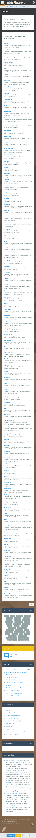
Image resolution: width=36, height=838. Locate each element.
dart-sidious (7, 297)
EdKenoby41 (7, 433)
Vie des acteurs (23, 640)
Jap (5, 581)
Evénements (18, 622)
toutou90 (6, 427)
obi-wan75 (7, 223)
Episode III (9, 618)
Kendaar (6, 198)
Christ (5, 142)
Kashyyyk (19, 774)
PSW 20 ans (19, 630)
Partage (10, 835)
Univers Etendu (12, 640)
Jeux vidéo (26, 624)
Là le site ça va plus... (11, 680)
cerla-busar (7, 285)
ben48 (5, 519)
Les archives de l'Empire (12, 734)
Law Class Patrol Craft (12, 760)
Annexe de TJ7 (10, 724)
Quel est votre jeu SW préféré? (14, 693)
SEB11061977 (8, 155)
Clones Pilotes (10, 787)
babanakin (7, 173)
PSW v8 (4, 819)
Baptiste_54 (7, 489)
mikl (5, 241)
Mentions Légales (12, 819)
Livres (10, 626)
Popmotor (7, 377)
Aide (18, 835)
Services (14, 634)
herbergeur (9, 685)
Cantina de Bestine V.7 (12, 726)
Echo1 (6, 383)
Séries (8, 634)
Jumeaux (6, 439)
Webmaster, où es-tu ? (12, 677)
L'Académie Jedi (10, 713)
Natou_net (7, 550)
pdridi (6, 186)
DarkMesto (7, 451)
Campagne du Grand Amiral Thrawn (16, 806)
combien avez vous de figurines (14, 682)
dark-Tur (6, 359)
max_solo (7, 414)
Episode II (27, 616)
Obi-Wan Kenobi (22, 628)
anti (5, 56)
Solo (21, 634)
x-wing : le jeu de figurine (12, 690)
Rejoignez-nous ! (12, 821)
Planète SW (10, 630)
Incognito (7, 526)
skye (5, 513)
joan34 (6, 303)
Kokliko (6, 470)
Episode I (19, 616)
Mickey (6, 563)
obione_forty (8, 334)
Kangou (6, 192)
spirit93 (6, 278)
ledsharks (7, 315)
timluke (6, 291)
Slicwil (6, 247)
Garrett (6, 532)
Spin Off (27, 634)
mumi (5, 105)
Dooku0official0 (8, 149)
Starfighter (12, 636)
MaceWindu (7, 328)
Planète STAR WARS (15, 2)
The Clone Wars (11, 638)
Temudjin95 (7, 87)
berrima (6, 161)
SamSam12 (7, 594)
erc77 (5, 235)
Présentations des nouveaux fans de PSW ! (18, 670)
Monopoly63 (7, 260)
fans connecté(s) (15, 655)
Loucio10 (6, 74)
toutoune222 (7, 482)
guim (5, 68)
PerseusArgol (8, 99)
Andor (6, 616)
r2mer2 (6, 124)
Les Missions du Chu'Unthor (13, 721)
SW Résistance (22, 636)
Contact (4, 821)
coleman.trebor (8, 353)
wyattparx (7, 402)
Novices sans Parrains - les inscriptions (16, 732)
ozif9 (5, 408)
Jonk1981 (7, 210)
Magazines (24, 626)
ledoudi (6, 544)
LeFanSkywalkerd (9, 421)
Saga (28, 632)
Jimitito (6, 44)
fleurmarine (7, 118)
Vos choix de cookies (23, 819)
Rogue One (9, 632)
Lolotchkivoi (7, 557)
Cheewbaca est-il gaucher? (13, 688)
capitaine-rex (8, 365)
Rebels (27, 630)
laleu (5, 217)
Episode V (9, 620)
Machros (6, 464)
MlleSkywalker (8, 340)
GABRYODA (7, 204)
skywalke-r (7, 396)
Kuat (17, 762)
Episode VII (26, 620)
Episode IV (18, 618)
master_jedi (7, 322)
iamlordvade (7, 130)
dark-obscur (7, 112)
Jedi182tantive (8, 62)
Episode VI (17, 620)
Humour (8, 624)
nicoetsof (7, 50)
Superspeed (7, 507)
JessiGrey (7, 81)
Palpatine (14, 795)
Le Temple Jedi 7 (10, 710)
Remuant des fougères (12, 773)
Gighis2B (6, 179)
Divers (13, 616)
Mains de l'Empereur (11, 793)
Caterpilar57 (7, 309)
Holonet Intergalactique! (13, 715)
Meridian (6, 587)
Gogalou (6, 371)
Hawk (5, 346)
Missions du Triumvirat (12, 718)
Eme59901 (7, 272)
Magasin (16, 626)
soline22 (6, 93)
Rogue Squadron (19, 632)
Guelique (6, 167)
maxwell (6, 476)
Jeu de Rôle (17, 624)
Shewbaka (7, 445)
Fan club (27, 622)
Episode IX (26, 618)
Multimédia (12, 628)
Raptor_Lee (7, 495)
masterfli (6, 390)
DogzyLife (7, 569)
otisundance (7, 458)
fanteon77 (7, 229)
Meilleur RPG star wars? (12, 696)
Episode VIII (9, 622)
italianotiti (7, 501)
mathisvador (7, 538)
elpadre (6, 575)
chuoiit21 (7, 266)
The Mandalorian (24, 638)
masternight (7, 136)
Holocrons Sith (10, 729)
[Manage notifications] (32, 824)
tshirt (5, 254)
